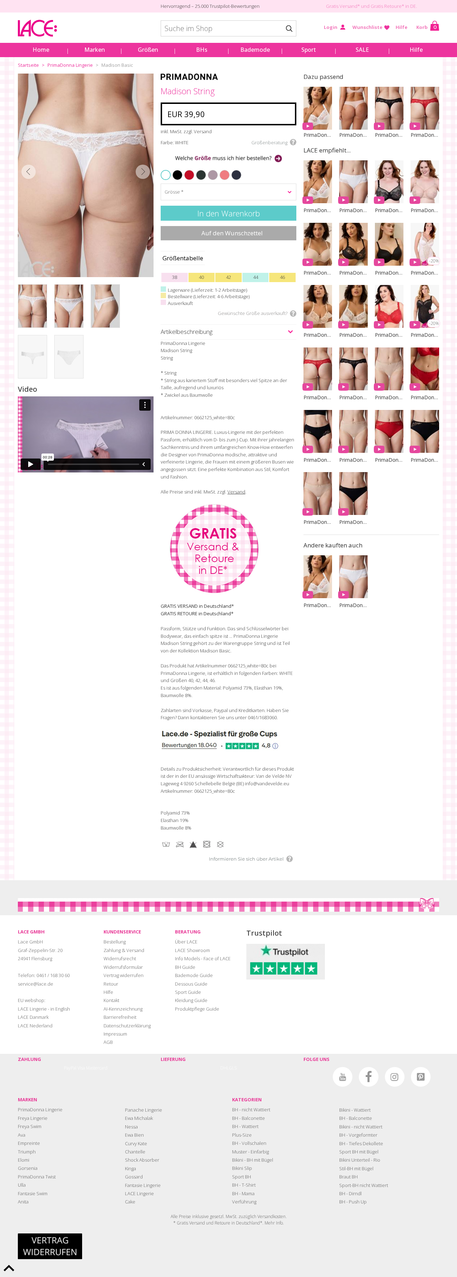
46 (282, 277)
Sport (308, 50)
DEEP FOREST (198, 170)
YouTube (342, 1077)
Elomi (23, 1160)
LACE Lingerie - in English (44, 1009)
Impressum (115, 1034)
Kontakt (111, 1000)
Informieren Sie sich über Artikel (246, 859)
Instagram (395, 1077)
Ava (21, 1135)
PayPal (70, 1068)
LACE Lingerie (139, 1193)
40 (201, 277)
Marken (94, 50)
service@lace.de (35, 984)
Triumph (27, 1151)
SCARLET (186, 170)
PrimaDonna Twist (37, 1176)
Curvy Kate (136, 1143)
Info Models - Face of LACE (203, 958)
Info (279, 1223)
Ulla (22, 1185)
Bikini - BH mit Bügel (252, 1160)
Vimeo (316, 1077)
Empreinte (29, 1143)
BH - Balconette (248, 1118)
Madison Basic (117, 65)
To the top (9, 1268)
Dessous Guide (191, 984)
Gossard (134, 1176)
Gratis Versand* (343, 6)
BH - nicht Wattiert (251, 1109)
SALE (362, 50)
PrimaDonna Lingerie (70, 65)
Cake (130, 1201)
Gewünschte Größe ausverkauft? (252, 313)
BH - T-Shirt (244, 1185)
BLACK (174, 170)
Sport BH (241, 1176)
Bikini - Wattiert (355, 1110)
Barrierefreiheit (120, 1017)
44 (255, 277)
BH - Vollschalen (249, 1143)
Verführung (244, 1201)
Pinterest (421, 1077)
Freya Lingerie (32, 1118)
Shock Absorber (142, 1160)
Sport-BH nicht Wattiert (363, 1185)
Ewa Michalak (139, 1118)
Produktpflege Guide (197, 1009)
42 (228, 277)
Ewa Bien (134, 1135)
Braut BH (348, 1176)
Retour (111, 984)
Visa (81, 1068)
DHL (224, 1068)
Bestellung (115, 941)
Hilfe (401, 27)
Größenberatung (269, 142)
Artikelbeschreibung (186, 331)
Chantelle (135, 1151)
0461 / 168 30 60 (53, 975)
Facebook (368, 1077)
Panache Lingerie (143, 1110)
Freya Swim (29, 1126)
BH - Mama (243, 1193)
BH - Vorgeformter (358, 1135)
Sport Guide (188, 992)
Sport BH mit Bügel (358, 1151)
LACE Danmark (33, 1017)
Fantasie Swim (32, 1193)
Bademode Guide (194, 975)
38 (174, 277)
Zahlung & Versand (124, 950)
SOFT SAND (209, 170)
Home (40, 50)
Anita (23, 1201)
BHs (201, 50)
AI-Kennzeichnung (123, 1009)
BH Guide (185, 967)
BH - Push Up (353, 1201)
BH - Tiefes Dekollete (361, 1143)
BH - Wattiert (245, 1126)
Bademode (255, 50)
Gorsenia (27, 1168)
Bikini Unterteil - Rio (359, 1160)
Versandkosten (271, 1216)
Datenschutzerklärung (127, 1025)
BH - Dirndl (350, 1193)
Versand (236, 492)
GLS (233, 1068)
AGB (108, 1042)
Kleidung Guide (191, 1000)
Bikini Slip (242, 1168)
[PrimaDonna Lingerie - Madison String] (86, 175)
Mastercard (96, 1068)
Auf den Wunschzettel (232, 233)
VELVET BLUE (233, 170)
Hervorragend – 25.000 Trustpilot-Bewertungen (210, 6)
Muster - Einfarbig (250, 1151)
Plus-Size (242, 1135)
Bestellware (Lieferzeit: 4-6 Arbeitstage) (209, 296)
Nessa (131, 1126)
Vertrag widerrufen (124, 975)
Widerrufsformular (123, 967)
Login (330, 27)
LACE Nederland (35, 1025)
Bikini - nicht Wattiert (360, 1126)
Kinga (130, 1168)
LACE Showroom (192, 950)
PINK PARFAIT (222, 170)
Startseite (28, 65)
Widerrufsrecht (120, 958)
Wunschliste (367, 27)
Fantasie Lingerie (143, 1185)
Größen (148, 50)
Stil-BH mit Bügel (356, 1168)
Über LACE (186, 941)
